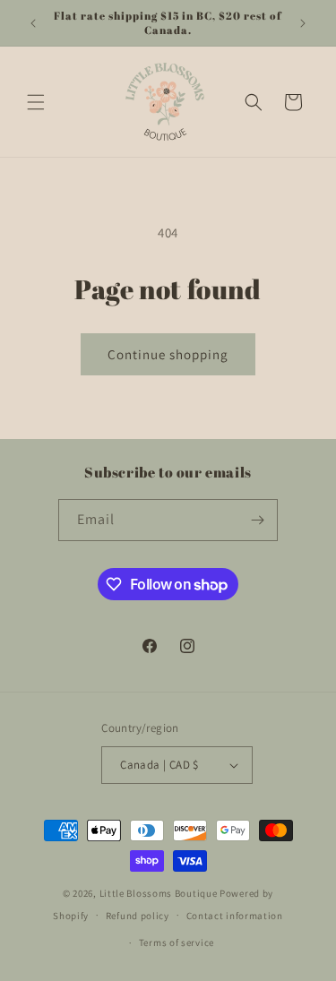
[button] (36, 102)
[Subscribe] (257, 520)
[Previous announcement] (33, 23)
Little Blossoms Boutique (158, 893)
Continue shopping (168, 354)
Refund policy (137, 915)
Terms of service (176, 942)
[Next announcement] (303, 23)
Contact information (234, 915)
